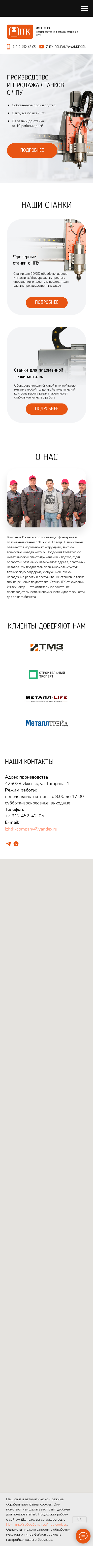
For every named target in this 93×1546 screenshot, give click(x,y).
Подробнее (46, 302)
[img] (46, 375)
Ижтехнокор (45, 28)
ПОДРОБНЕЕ (32, 150)
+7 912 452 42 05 (23, 47)
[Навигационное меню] (84, 8)
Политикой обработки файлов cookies (36, 1524)
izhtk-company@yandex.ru (31, 829)
